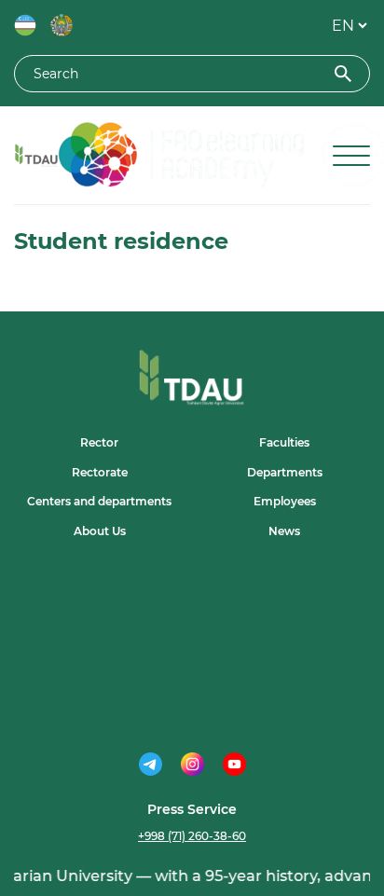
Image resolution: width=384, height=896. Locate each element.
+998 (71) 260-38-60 (192, 836)
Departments (284, 472)
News (284, 531)
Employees (285, 501)
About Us (100, 531)
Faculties (284, 442)
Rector (99, 442)
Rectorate (100, 472)
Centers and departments (99, 501)
